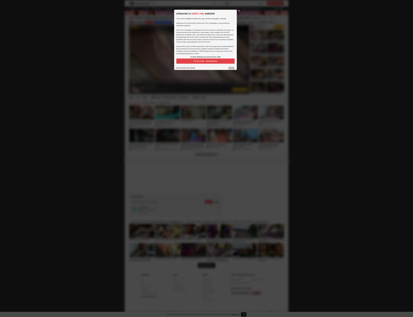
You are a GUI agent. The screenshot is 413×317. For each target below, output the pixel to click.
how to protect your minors (185, 68)
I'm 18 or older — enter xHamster (205, 61)
